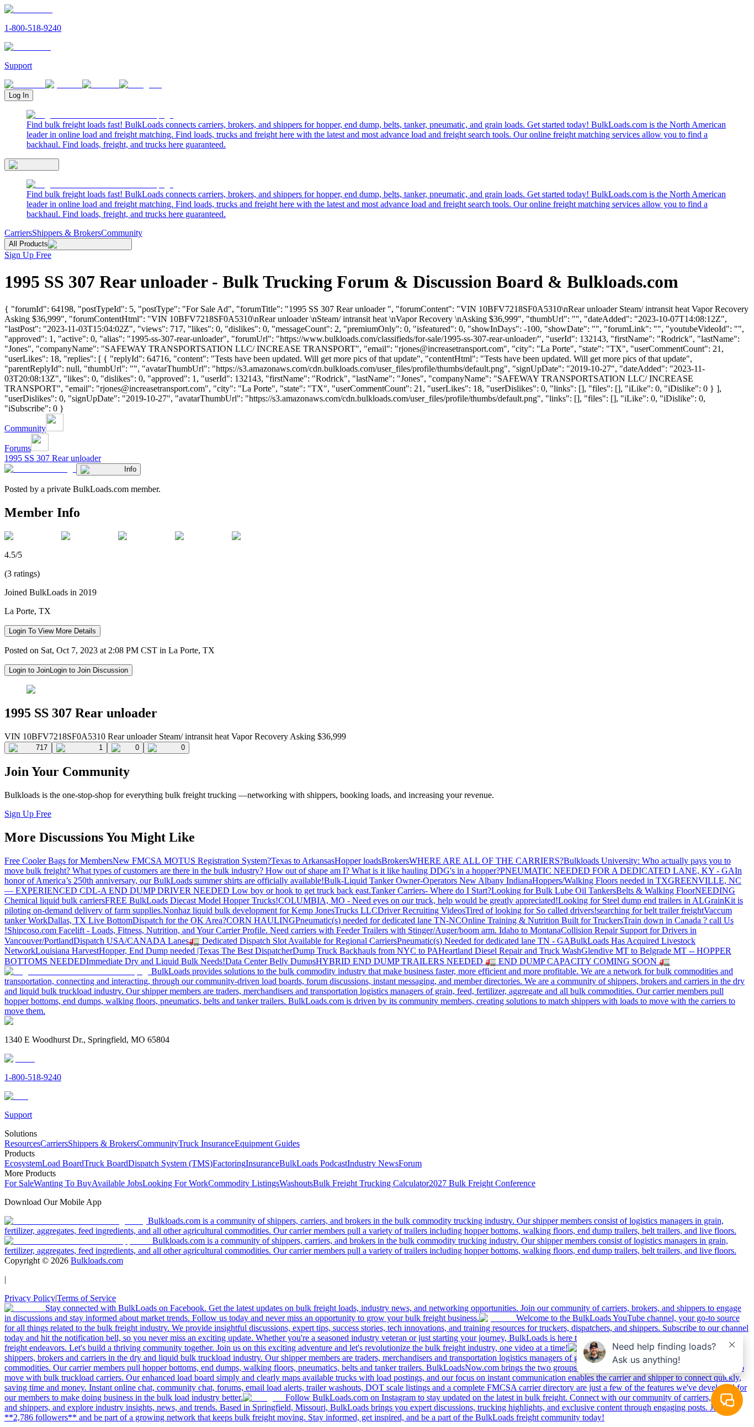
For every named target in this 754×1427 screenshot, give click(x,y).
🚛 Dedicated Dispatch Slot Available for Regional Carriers (293, 940)
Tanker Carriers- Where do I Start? (431, 890)
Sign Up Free (27, 255)
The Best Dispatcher (257, 950)
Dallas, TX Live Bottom (89, 920)
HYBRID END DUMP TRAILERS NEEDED (400, 961)
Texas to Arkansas (302, 860)
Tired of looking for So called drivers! (531, 910)
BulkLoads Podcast (313, 1163)
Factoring (229, 1163)
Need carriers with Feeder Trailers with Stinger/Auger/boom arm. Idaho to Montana (415, 930)
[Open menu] (31, 164)
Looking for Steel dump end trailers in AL (631, 900)
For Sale (19, 1183)
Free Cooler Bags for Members (58, 860)
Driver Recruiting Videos (421, 910)
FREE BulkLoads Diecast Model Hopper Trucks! (191, 900)
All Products (28, 244)
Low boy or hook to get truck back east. (301, 890)
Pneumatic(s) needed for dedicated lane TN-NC (378, 920)
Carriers (18, 232)
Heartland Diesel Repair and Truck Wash (509, 950)
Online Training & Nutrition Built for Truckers (542, 920)
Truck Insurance (206, 1143)
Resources (22, 1143)
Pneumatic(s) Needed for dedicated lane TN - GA (483, 940)
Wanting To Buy (63, 1183)
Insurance (262, 1163)
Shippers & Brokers (66, 232)
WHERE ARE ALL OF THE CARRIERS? (486, 860)
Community (121, 232)
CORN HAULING (260, 920)
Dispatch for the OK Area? (179, 920)
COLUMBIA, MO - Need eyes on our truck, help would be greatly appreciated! (418, 900)
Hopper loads (357, 860)
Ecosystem (23, 1163)
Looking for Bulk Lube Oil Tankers (553, 890)
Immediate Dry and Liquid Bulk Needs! (155, 961)
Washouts (296, 1183)
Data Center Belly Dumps (270, 961)
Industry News (373, 1163)
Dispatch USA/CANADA (120, 940)
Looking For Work (175, 1183)
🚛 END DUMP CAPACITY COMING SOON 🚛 (577, 961)
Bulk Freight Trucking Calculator (371, 1183)
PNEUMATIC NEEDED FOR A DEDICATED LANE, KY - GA (617, 870)
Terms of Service (86, 1298)
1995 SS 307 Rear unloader (52, 458)
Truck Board (106, 1163)
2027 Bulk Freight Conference (482, 1183)
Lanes (178, 940)
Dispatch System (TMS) (170, 1163)
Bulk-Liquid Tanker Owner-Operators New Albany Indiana (428, 880)
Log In (19, 95)
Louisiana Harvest (67, 950)
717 (41, 747)
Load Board (63, 1163)
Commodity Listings (243, 1183)
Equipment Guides (267, 1143)
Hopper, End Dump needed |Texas (160, 950)
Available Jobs (117, 1183)
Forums (17, 448)
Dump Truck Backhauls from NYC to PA (365, 950)
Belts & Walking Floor (655, 890)
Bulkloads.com (97, 1260)
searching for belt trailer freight (650, 910)
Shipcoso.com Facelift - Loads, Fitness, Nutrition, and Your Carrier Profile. (138, 930)
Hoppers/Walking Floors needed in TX (600, 880)
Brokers (395, 860)
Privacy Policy (29, 1298)
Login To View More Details (52, 631)
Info (130, 469)
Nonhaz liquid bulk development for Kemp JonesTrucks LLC (270, 910)
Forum (410, 1163)
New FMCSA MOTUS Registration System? (192, 860)
